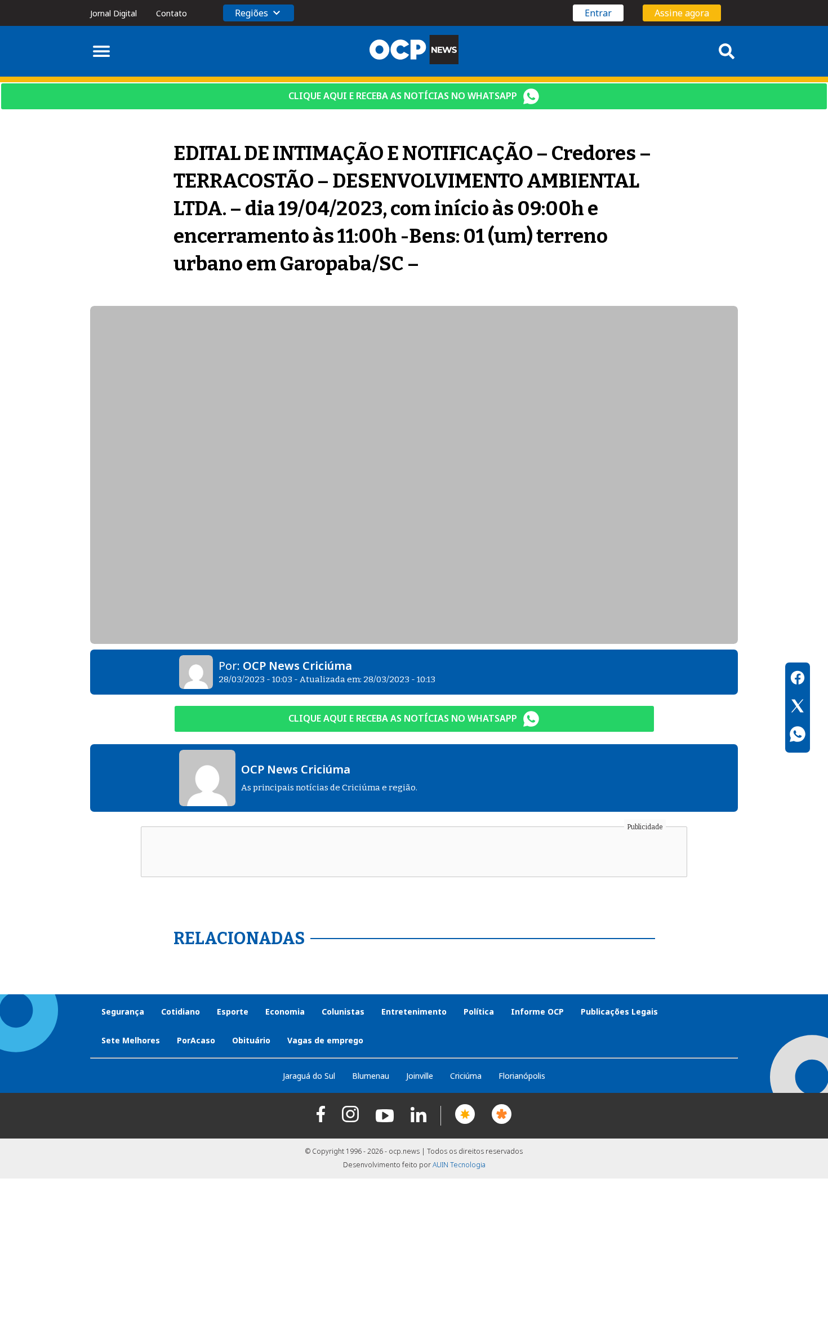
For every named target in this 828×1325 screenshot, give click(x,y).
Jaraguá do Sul (309, 1075)
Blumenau (370, 1075)
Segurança (122, 1011)
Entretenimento (414, 1011)
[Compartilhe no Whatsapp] (797, 736)
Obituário (251, 1040)
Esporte (232, 1011)
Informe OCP (537, 1011)
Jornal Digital (113, 13)
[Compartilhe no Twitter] (797, 707)
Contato (171, 13)
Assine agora (682, 13)
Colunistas (343, 1011)
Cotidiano (180, 1011)
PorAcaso (196, 1040)
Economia (285, 1011)
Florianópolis (521, 1075)
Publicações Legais (619, 1011)
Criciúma (466, 1075)
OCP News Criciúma (297, 665)
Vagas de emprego (325, 1040)
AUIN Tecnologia (459, 1165)
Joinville (419, 1075)
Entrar (598, 13)
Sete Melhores (130, 1040)
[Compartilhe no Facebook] (797, 679)
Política (479, 1011)
